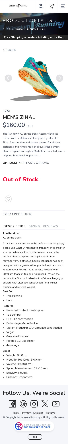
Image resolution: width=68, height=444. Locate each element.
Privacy (26, 413)
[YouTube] (55, 403)
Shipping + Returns (44, 413)
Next (59, 78)
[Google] (23, 403)
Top (35, 437)
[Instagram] (34, 403)
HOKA (19, 29)
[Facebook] (12, 403)
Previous (8, 78)
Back (10, 50)
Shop (7, 29)
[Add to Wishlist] (8, 199)
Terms (16, 413)
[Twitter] (45, 403)
